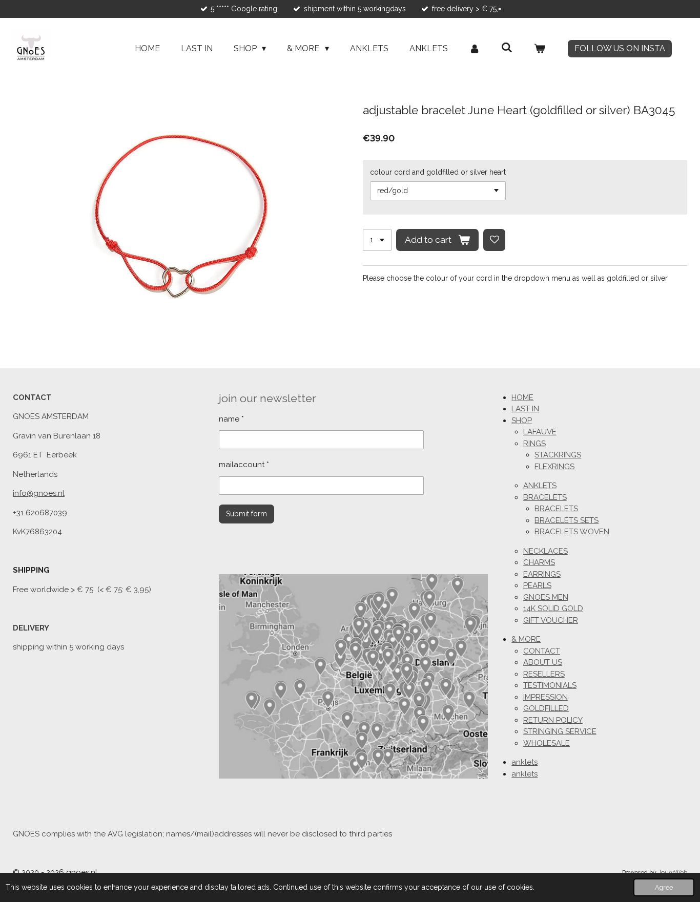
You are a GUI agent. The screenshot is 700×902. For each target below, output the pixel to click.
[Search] (507, 47)
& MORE (526, 639)
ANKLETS (540, 485)
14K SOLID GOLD (553, 608)
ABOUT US (542, 662)
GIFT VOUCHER (550, 620)
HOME (522, 397)
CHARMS (539, 562)
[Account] (474, 48)
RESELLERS (544, 674)
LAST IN (525, 408)
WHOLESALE (546, 743)
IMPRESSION (545, 697)
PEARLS (537, 585)
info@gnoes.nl (39, 493)
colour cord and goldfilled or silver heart (438, 172)
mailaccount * (244, 464)
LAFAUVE (540, 431)
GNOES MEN (545, 597)
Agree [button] (664, 887)
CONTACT (541, 651)
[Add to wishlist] (494, 240)
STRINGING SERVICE (559, 731)
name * (231, 419)
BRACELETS (545, 497)
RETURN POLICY (553, 720)
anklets (524, 762)
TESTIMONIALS (550, 685)
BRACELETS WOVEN (571, 531)
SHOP (521, 420)
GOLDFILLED (546, 708)
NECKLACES (545, 551)
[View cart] (539, 48)
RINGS (534, 443)
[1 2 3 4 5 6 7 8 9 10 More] (377, 240)
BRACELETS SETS (566, 520)
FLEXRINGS (554, 466)
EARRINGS (542, 574)
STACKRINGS (557, 454)
